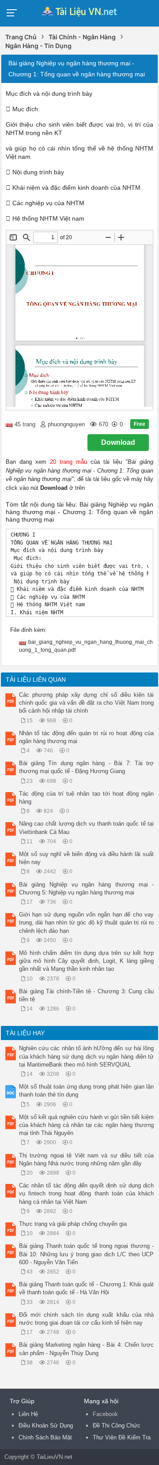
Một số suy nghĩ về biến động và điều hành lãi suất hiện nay (86, 858)
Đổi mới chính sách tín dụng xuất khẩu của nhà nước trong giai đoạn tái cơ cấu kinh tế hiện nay (86, 1318)
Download (118, 442)
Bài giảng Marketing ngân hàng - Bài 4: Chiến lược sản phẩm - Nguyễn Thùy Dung (86, 1348)
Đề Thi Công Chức (116, 1425)
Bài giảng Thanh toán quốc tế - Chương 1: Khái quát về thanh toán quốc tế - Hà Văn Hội (86, 1288)
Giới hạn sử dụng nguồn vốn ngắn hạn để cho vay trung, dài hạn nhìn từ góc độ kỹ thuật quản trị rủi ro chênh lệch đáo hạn (86, 922)
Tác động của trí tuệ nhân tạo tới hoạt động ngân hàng (86, 797)
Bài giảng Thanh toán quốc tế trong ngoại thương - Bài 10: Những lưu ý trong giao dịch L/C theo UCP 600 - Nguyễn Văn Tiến (86, 1254)
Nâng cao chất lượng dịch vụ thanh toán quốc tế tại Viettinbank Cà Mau (86, 827)
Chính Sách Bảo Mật (45, 1437)
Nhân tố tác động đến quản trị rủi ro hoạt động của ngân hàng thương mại (86, 737)
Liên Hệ (28, 1414)
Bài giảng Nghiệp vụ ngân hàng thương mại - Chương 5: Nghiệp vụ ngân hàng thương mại (86, 888)
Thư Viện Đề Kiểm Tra (122, 1437)
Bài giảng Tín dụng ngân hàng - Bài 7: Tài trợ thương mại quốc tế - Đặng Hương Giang (86, 767)
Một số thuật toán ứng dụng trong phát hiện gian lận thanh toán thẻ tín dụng (86, 1090)
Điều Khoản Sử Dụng (46, 1425)
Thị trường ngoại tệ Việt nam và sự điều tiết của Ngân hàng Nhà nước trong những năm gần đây (86, 1159)
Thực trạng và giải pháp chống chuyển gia (73, 1224)
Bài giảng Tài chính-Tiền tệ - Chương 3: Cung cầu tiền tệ (86, 995)
